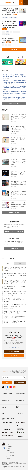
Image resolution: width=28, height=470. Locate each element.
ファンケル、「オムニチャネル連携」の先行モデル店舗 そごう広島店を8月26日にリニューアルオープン (14, 82)
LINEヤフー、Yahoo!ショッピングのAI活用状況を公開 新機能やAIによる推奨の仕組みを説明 (14, 87)
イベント (18, 414)
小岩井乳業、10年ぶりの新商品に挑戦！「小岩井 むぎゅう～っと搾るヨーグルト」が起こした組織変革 (10, 11)
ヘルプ (7, 441)
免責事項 (8, 448)
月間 (20, 263)
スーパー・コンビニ (5, 34)
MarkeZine (5, 400)
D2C (6, 44)
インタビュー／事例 (12, 17)
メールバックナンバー (14, 347)
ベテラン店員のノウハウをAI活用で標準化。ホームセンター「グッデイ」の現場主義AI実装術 (18, 193)
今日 (8, 263)
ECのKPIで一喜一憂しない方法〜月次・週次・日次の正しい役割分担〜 (18, 139)
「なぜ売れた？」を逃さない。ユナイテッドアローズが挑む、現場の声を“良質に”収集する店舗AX (18, 150)
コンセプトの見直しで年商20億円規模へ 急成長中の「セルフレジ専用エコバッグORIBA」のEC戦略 (18, 162)
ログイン (15, 355)
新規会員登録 (14, 351)
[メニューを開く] (2, 2)
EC (2, 44)
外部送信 (8, 458)
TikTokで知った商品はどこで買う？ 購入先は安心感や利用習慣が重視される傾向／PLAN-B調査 (14, 93)
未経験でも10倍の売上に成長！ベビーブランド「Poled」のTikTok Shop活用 (15, 312)
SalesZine (19, 400)
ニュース (4, 407)
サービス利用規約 (10, 452)
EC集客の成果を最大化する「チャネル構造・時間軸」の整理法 (10, 40)
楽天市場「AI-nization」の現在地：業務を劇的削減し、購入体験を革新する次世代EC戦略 (18, 204)
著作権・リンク (9, 444)
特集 (3, 414)
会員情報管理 (9, 446)
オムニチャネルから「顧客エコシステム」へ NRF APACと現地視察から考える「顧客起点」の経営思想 (10, 25)
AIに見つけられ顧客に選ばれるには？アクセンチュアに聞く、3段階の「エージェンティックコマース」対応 (18, 128)
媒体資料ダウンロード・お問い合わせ (14, 231)
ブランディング (5, 17)
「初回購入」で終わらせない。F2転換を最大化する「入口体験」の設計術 (15, 317)
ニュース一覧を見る (14, 103)
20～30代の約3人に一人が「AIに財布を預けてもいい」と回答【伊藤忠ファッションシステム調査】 (14, 76)
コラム (3, 31)
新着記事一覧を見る (14, 213)
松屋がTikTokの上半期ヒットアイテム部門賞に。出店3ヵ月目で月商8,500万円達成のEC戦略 (18, 182)
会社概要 (8, 450)
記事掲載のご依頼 (14, 248)
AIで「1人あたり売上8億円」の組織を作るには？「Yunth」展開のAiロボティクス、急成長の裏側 (18, 117)
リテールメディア (16, 31)
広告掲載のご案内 (7, 393)
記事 (17, 407)
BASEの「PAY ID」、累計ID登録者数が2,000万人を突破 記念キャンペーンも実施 (14, 98)
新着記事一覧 (14, 49)
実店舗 (7, 31)
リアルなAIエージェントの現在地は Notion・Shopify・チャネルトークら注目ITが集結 (18, 172)
